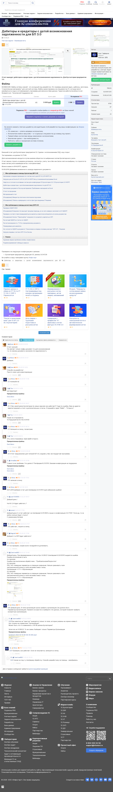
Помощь (89, 716)
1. (7, 344)
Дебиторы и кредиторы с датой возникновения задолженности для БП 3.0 (37, 32)
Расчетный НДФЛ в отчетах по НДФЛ (15, 220)
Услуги (35, 725)
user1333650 (15, 497)
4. (8, 379)
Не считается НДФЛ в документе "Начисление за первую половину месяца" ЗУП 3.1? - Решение (34, 229)
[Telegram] (87, 780)
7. (7, 415)
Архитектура (37, 705)
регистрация (33, 669)
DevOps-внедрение (11, 748)
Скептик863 (15, 552)
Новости (7, 688)
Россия (93, 161)
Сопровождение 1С (41, 713)
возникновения (36, 260)
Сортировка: (45, 340)
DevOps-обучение (11, 742)
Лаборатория (10, 739)
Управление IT (37, 702)
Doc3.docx (10, 444)
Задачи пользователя (12, 719)
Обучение (65, 685)
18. (8, 543)
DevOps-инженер (67, 697)
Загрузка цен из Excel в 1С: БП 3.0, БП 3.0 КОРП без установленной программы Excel (30, 179)
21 (10, 651)
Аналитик (64, 691)
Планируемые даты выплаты (12, 226)
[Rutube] (110, 780)
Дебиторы (7, 260)
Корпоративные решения (39, 739)
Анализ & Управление (42, 685)
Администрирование (12, 728)
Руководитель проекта (69, 694)
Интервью (8, 697)
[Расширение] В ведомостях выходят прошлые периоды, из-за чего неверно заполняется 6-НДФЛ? (35, 211)
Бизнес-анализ (38, 688)
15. (8, 510)
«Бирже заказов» (97, 74)
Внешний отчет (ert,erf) (98, 140)
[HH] (96, 780)
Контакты (89, 722)
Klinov (12, 358)
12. (9, 478)
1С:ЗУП (63, 725)
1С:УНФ (63, 716)
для (56, 260)
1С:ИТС (35, 719)
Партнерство (37, 731)
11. (8, 460)
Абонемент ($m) (96, 182)
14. (8, 497)
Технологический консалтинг (15, 751)
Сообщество (9, 734)
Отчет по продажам (9, 191)
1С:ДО (63, 728)
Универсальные (67, 731)
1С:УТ (63, 719)
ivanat (13, 510)
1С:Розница (65, 722)
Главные (7, 691)
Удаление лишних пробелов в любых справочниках (19, 240)
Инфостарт (33, 257)
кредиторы (18, 260)
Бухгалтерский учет (97, 177)
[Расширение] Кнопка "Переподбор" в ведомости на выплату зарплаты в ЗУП (28, 217)
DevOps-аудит (9, 745)
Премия (7, 703)
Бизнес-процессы (39, 691)
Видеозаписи (95, 688)
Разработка (8, 722)
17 (8, 546)
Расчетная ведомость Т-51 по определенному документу (21, 223)
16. (9, 524)
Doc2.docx (10, 397)
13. (8, 487)
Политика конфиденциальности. (38, 772)
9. (7, 436)
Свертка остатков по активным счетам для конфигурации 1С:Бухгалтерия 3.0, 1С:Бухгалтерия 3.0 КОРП (36, 182)
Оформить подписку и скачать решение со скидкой (45, 117)
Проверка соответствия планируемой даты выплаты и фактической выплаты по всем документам (34, 214)
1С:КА (63, 713)
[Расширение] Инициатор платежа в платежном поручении (22, 197)
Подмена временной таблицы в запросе (16, 243)
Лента (6, 694)
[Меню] (3, 3)
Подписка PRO (10, 710)
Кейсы (34, 727)
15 (9, 526)
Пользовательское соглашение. (13, 772)
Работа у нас (91, 719)
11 (9, 480)
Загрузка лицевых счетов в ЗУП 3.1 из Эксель (17, 232)
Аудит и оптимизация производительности (12, 755)
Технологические (39, 755)
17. (8, 533)
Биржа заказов (96, 692)
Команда (35, 699)
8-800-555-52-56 (93, 743)
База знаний (9, 708)
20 (10, 621)
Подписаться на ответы (11, 340)
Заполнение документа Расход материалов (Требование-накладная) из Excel (28, 188)
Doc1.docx (10, 469)
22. (10, 648)
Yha (11, 388)
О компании (91, 704)
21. (9, 618)
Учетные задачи (10, 716)
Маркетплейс (67, 705)
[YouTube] (105, 780)
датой (28, 260)
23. (11, 657)
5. (7, 388)
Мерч (91, 698)
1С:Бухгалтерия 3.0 (97, 150)
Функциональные (10, 713)
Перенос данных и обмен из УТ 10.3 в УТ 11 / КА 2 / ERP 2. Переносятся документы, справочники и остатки (12, 295)
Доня (11, 344)
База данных (9, 725)
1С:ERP (63, 710)
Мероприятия (95, 685)
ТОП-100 (7, 700)
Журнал (8, 685)
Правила (89, 713)
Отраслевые (37, 749)
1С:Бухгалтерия (67, 707)
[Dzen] (101, 780)
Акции (34, 716)
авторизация (43, 669)
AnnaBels (13, 460)
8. (8, 426)
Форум (92, 695)
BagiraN (13, 533)
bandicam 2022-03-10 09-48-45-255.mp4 (23, 635)
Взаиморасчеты (96, 129)
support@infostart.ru (94, 745)
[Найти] (110, 678)
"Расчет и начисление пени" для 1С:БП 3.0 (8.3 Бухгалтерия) (12, 320)
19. (8, 552)
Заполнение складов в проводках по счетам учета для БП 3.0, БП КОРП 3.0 (27, 176)
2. (7, 358)
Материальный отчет (10, 194)
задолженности (48, 260)
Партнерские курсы (68, 700)
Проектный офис (68, 745)
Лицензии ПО (37, 746)
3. (7, 367)
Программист (66, 688)
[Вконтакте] (92, 780)
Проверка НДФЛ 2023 (10, 208)
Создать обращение (96, 750)
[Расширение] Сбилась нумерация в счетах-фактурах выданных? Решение (27, 200)
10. (9, 451)
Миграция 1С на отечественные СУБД (12, 760)
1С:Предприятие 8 (97, 145)
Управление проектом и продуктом (41, 695)
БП (60, 260)
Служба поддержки (97, 728)
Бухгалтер (94, 134)
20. (9, 605)
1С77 (62, 737)
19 (9, 608)
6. (8, 403)
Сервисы (35, 722)
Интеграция (8, 731)
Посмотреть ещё (44, 332)
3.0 (64, 260)
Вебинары (36, 734)
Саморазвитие (38, 708)
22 (12, 660)
